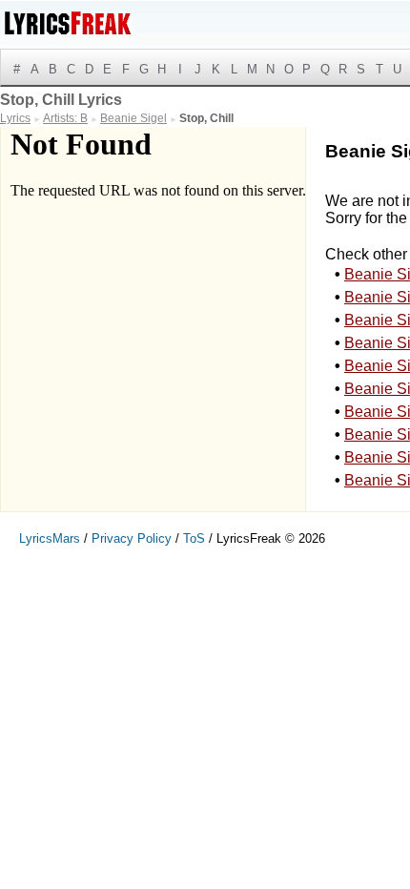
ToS (194, 538)
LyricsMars (49, 538)
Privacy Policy (132, 538)
